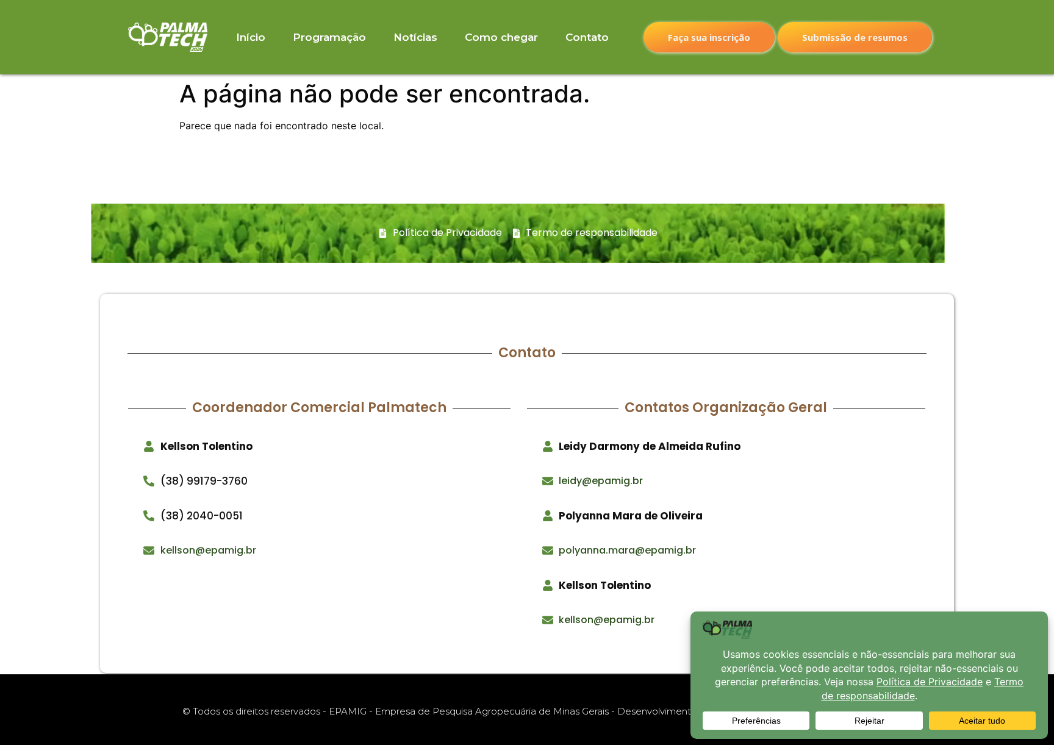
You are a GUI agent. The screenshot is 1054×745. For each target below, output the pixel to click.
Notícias (415, 37)
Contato (587, 37)
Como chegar (501, 37)
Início (250, 37)
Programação (329, 37)
